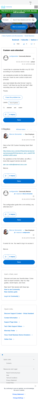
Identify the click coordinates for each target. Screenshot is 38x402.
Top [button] (2, 355)
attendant (9, 107)
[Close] (35, 386)
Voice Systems (14, 102)
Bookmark (15, 40)
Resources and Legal (10, 369)
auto (15, 107)
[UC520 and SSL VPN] (27, 129)
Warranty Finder (9, 331)
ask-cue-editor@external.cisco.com (15, 164)
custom (20, 107)
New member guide (10, 292)
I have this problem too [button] (12, 97)
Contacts (8, 363)
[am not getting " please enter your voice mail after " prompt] (30, 129)
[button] (6, 114)
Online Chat (8, 339)
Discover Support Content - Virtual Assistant (19, 314)
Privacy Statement (18, 394)
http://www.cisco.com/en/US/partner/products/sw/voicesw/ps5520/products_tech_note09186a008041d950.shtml (19, 153)
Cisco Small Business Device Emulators (17, 335)
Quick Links (7, 359)
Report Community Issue (13, 373)
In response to (23, 193)
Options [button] (33, 40)
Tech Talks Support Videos (13, 326)
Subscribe (24, 40)
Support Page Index (11, 322)
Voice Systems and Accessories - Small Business (18, 36)
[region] (19, 392)
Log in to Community (11, 296)
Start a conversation (19, 27)
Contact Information (11, 318)
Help (7, 375)
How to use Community (12, 289)
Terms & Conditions (11, 378)
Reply (19, 120)
